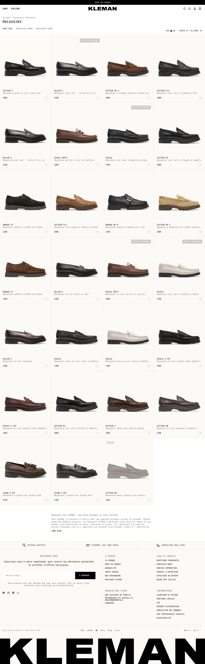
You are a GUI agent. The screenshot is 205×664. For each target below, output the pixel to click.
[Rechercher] (189, 9)
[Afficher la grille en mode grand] (171, 31)
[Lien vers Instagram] (8, 593)
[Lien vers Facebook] (4, 593)
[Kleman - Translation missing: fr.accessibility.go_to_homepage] (102, 8)
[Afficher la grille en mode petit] (174, 31)
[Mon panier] (199, 9)
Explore (15, 8)
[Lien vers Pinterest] (13, 593)
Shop (5, 8)
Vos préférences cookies (171, 614)
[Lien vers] (18, 593)
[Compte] (194, 9)
